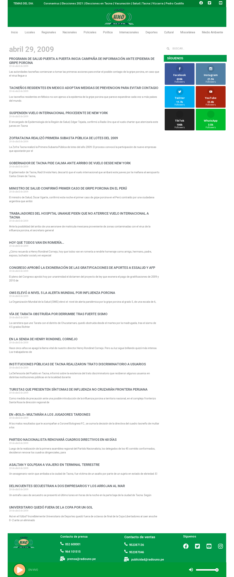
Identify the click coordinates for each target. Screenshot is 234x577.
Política (108, 32)
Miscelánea (187, 32)
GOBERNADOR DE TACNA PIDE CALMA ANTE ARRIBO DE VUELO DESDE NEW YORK (70, 163)
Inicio (14, 32)
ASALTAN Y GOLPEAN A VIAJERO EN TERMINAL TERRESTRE (54, 465)
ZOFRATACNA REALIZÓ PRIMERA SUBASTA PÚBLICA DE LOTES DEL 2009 (63, 138)
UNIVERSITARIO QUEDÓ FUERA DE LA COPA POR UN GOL (51, 507)
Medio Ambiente (212, 32)
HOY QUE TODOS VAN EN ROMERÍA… (36, 242)
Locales (30, 32)
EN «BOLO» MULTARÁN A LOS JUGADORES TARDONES (49, 414)
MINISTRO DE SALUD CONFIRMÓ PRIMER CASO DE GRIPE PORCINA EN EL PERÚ (68, 188)
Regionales (48, 32)
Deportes (152, 32)
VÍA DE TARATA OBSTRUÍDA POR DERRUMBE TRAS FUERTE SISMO (58, 314)
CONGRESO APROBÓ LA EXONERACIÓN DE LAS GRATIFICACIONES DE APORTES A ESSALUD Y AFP (82, 268)
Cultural (169, 32)
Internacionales (129, 32)
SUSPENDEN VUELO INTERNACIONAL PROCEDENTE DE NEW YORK (58, 113)
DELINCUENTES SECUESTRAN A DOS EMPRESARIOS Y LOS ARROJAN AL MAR (67, 486)
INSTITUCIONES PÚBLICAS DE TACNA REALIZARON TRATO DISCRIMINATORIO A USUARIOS (77, 364)
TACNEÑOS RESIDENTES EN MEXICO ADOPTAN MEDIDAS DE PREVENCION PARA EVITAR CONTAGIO (83, 88)
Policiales (90, 32)
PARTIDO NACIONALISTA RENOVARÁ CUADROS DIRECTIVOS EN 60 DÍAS (63, 439)
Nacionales (70, 32)
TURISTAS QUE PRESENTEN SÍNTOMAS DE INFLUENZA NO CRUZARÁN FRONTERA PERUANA (78, 389)
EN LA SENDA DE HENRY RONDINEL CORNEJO (43, 339)
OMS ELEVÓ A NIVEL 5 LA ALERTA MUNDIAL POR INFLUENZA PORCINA (62, 293)
